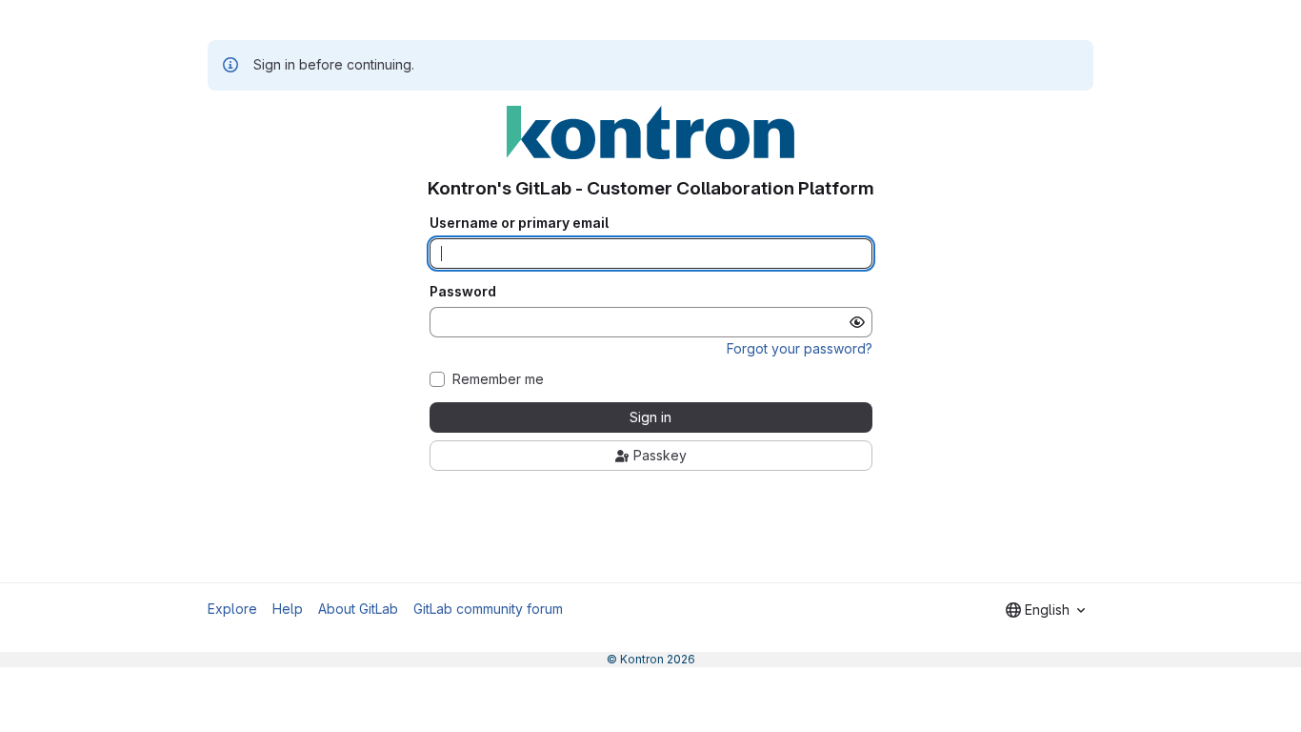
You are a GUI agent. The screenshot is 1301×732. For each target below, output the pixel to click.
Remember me (498, 379)
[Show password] (857, 322)
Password (463, 291)
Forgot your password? (799, 348)
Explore (232, 608)
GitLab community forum (488, 608)
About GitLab (358, 608)
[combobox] (1045, 610)
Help (287, 608)
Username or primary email (519, 223)
